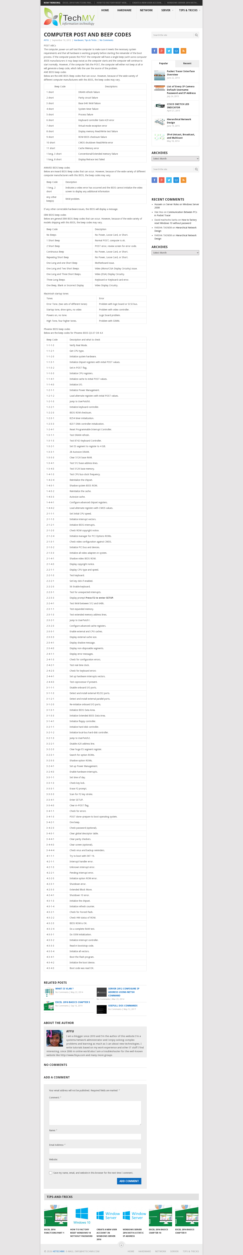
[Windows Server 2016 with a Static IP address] (134, 1215)
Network (146, 10)
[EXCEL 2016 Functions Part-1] (55, 1215)
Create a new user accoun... (147, 3)
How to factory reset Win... (112, 3)
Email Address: (57, 1144)
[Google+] (161, 51)
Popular (163, 63)
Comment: (55, 1097)
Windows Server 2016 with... (182, 3)
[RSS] (183, 51)
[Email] (176, 51)
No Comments (106, 40)
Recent (187, 63)
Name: (53, 1130)
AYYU (46, 40)
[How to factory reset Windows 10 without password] (81, 1215)
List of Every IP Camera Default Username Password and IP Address (181, 89)
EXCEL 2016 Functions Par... (77, 3)
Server (165, 10)
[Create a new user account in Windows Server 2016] (108, 1215)
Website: (53, 1159)
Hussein (158, 204)
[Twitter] (169, 51)
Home (105, 10)
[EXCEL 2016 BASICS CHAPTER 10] (160, 1215)
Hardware (124, 10)
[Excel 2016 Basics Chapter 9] (186, 1215)
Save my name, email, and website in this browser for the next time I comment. (93, 1172)
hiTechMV (58, 1251)
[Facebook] (154, 51)
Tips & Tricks (188, 10)
